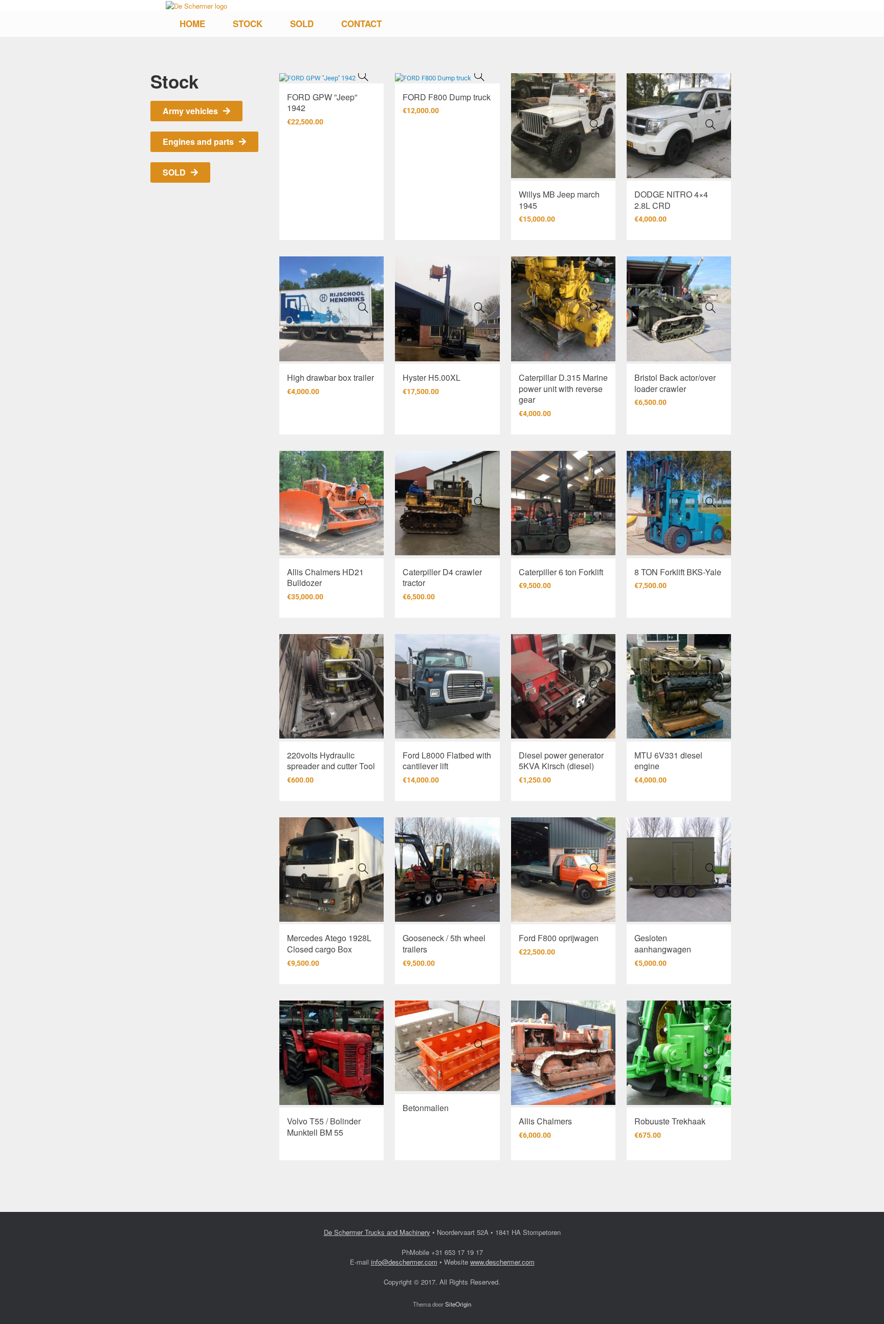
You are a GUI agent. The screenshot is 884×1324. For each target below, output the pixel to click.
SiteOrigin (458, 1304)
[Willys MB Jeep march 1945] (595, 124)
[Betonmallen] (479, 1044)
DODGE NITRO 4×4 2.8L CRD (671, 199)
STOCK (247, 23)
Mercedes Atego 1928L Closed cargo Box (329, 943)
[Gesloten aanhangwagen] (710, 868)
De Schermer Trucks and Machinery (377, 1232)
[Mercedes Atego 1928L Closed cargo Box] (363, 868)
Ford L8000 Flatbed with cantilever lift (447, 760)
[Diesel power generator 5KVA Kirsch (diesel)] (595, 685)
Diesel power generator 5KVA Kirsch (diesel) (561, 760)
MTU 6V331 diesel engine (668, 760)
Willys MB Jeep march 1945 (559, 199)
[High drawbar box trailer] (363, 307)
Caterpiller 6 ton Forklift (561, 572)
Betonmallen (426, 1108)
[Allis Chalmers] (595, 1051)
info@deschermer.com (404, 1262)
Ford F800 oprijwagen (559, 938)
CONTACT (361, 23)
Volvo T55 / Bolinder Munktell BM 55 (324, 1126)
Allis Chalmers (545, 1121)
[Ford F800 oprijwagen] (595, 868)
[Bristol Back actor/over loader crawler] (710, 307)
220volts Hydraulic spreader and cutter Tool (331, 760)
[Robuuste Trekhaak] (710, 1051)
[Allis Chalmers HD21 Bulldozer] (363, 502)
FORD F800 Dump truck (447, 97)
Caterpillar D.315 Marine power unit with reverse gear (563, 388)
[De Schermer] (196, 5)
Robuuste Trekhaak (669, 1121)
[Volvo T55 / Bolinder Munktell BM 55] (363, 1051)
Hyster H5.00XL (431, 377)
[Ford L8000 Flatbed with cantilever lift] (479, 685)
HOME (192, 23)
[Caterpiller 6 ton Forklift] (595, 502)
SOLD (302, 23)
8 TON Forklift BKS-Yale (677, 572)
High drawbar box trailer (330, 377)
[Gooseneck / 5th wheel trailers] (479, 868)
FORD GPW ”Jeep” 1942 (322, 102)
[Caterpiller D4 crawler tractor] (479, 502)
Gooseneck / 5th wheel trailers (444, 943)
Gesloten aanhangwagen (662, 943)
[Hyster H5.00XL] (479, 307)
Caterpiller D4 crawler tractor (442, 577)
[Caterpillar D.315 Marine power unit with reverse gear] (595, 307)
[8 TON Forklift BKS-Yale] (710, 502)
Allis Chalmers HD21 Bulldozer (325, 577)
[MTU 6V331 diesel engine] (710, 685)
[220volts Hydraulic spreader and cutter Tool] (363, 685)
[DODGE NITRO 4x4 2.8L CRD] (710, 124)
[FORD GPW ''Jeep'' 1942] (363, 75)
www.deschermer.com (502, 1262)
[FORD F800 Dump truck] (479, 75)
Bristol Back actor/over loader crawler (675, 383)
